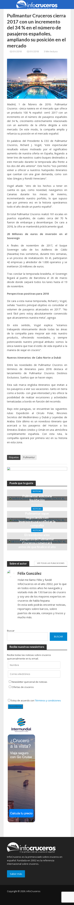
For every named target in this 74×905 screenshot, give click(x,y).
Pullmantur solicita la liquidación (37, 498)
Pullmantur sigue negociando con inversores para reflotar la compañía (37, 519)
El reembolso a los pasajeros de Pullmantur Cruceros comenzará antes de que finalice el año (37, 541)
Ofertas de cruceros (23, 687)
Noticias (37, 491)
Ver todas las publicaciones (50, 563)
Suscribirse (15, 706)
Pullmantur (29, 457)
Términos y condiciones (48, 700)
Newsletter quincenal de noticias (29, 681)
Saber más (16, 873)
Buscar (11, 630)
